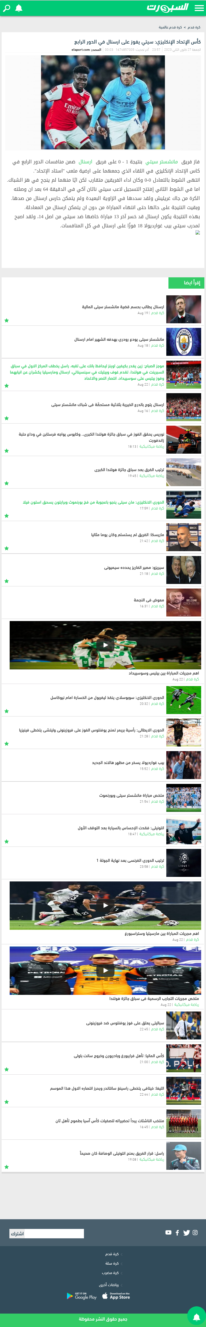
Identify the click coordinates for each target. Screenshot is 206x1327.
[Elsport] (167, 8)
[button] (6, 8)
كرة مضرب (110, 1272)
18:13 (132, 446)
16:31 (144, 605)
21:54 (144, 801)
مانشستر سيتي (161, 161)
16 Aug (143, 410)
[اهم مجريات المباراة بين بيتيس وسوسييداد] (105, 645)
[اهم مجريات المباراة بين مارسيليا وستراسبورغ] (105, 905)
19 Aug (143, 312)
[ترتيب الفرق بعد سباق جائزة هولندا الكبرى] (183, 472)
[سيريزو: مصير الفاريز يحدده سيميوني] (183, 570)
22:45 (144, 1028)
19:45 (132, 475)
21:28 (144, 735)
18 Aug (143, 345)
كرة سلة (112, 1263)
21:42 (144, 540)
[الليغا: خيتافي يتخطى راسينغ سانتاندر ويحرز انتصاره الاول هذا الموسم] (183, 1091)
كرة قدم (194, 27)
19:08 (132, 1159)
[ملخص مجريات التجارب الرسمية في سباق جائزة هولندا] (105, 970)
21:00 (144, 1061)
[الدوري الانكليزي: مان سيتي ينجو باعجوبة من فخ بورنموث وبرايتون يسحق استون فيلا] (183, 505)
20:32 (144, 703)
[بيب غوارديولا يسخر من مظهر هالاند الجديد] (183, 765)
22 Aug (177, 679)
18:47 (132, 833)
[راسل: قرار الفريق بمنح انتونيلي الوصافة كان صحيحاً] (183, 1156)
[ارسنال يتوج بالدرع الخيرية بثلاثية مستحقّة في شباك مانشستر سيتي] (183, 407)
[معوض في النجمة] (183, 602)
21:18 (144, 573)
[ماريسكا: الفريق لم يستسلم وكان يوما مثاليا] (183, 537)
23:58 (144, 866)
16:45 (144, 1126)
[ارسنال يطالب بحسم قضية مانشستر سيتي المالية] (183, 309)
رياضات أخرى (109, 1284)
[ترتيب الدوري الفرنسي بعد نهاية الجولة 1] (183, 863)
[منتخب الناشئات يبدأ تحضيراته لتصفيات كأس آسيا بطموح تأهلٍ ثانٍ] (183, 1123)
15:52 (144, 768)
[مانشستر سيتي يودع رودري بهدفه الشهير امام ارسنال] (183, 342)
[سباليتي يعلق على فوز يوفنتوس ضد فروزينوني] (183, 1025)
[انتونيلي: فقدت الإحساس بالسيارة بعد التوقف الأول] (183, 830)
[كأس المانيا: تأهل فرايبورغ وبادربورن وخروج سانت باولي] (183, 1058)
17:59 (144, 508)
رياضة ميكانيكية (151, 446)
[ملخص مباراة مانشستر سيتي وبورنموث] (183, 798)
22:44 (144, 1094)
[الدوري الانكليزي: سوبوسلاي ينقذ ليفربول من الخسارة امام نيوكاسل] (183, 700)
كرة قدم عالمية (170, 27)
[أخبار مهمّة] (6, 319)
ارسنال (85, 161)
